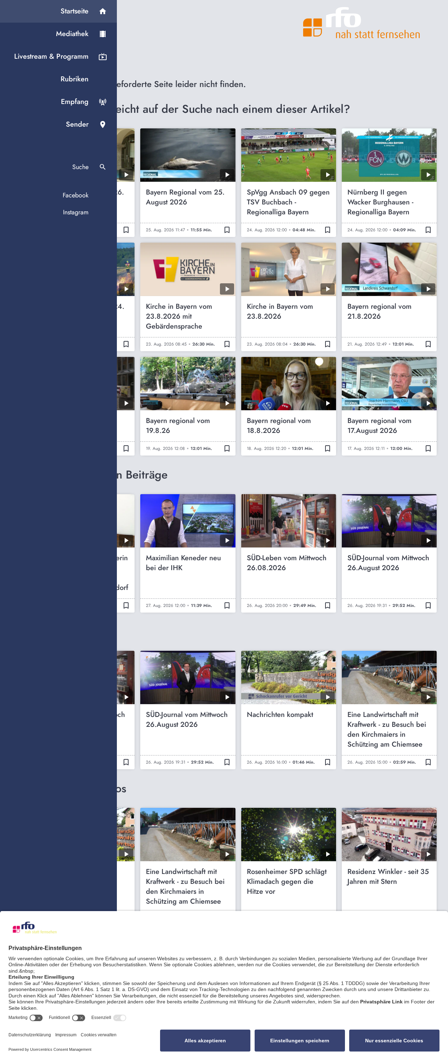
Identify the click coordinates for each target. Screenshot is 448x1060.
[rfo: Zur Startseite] (361, 22)
